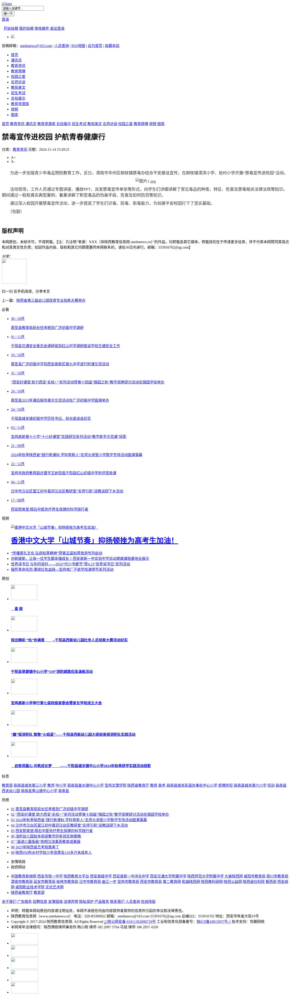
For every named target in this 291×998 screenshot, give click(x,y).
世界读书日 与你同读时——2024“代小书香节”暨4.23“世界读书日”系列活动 (70, 564)
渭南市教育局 (22, 882)
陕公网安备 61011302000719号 (132, 922)
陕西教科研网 (212, 882)
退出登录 (57, 28)
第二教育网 (172, 882)
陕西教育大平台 (76, 876)
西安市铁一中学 (50, 876)
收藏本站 (112, 46)
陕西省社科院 (254, 882)
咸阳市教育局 (255, 876)
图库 (14, 115)
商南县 (63, 791)
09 (13, 853)
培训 (271, 785)
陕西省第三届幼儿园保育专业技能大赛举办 (50, 300)
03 (13, 820)
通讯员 (16, 60)
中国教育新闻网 (23, 876)
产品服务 (102, 902)
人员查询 (61, 46)
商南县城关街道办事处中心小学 (191, 785)
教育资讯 (18, 66)
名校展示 (18, 98)
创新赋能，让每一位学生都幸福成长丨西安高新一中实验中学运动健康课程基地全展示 (80, 559)
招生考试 (18, 93)
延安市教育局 (44, 882)
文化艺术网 (54, 887)
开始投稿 (11, 28)
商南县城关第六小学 (250, 785)
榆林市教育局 (67, 882)
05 (13, 831)
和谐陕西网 (191, 882)
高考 (162, 785)
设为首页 (95, 46)
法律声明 (71, 902)
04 (13, 825)
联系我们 (117, 902)
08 (13, 847)
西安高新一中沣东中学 (131, 876)
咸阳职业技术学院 (30, 887)
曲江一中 (109, 882)
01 (13, 809)
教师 (51, 785)
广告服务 (24, 902)
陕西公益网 (233, 882)
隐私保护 (86, 902)
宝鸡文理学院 (115, 785)
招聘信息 (40, 902)
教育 (153, 785)
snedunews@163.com (36, 46)
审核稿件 (42, 28)
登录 (5, 19)
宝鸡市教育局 (128, 882)
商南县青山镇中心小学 (39, 791)
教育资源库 (20, 104)
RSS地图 (78, 46)
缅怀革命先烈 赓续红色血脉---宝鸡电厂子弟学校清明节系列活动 (62, 569)
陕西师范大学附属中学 (205, 876)
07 (13, 842)
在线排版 (148, 902)
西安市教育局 (151, 882)
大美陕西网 (234, 876)
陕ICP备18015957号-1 (214, 922)
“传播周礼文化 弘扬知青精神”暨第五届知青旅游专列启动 (56, 553)
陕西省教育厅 (138, 785)
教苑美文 (18, 87)
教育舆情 (18, 71)
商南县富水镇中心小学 (85, 785)
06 (13, 836)
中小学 (60, 785)
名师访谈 (18, 82)
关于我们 (9, 902)
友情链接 (55, 902)
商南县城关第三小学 (30, 785)
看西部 (271, 882)
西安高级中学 (101, 876)
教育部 (7, 785)
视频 (14, 109)
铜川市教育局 (277, 876)
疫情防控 (225, 785)
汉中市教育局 (90, 882)
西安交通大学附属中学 (168, 876)
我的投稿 (26, 28)
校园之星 (18, 77)
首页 (14, 55)
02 (13, 814)
